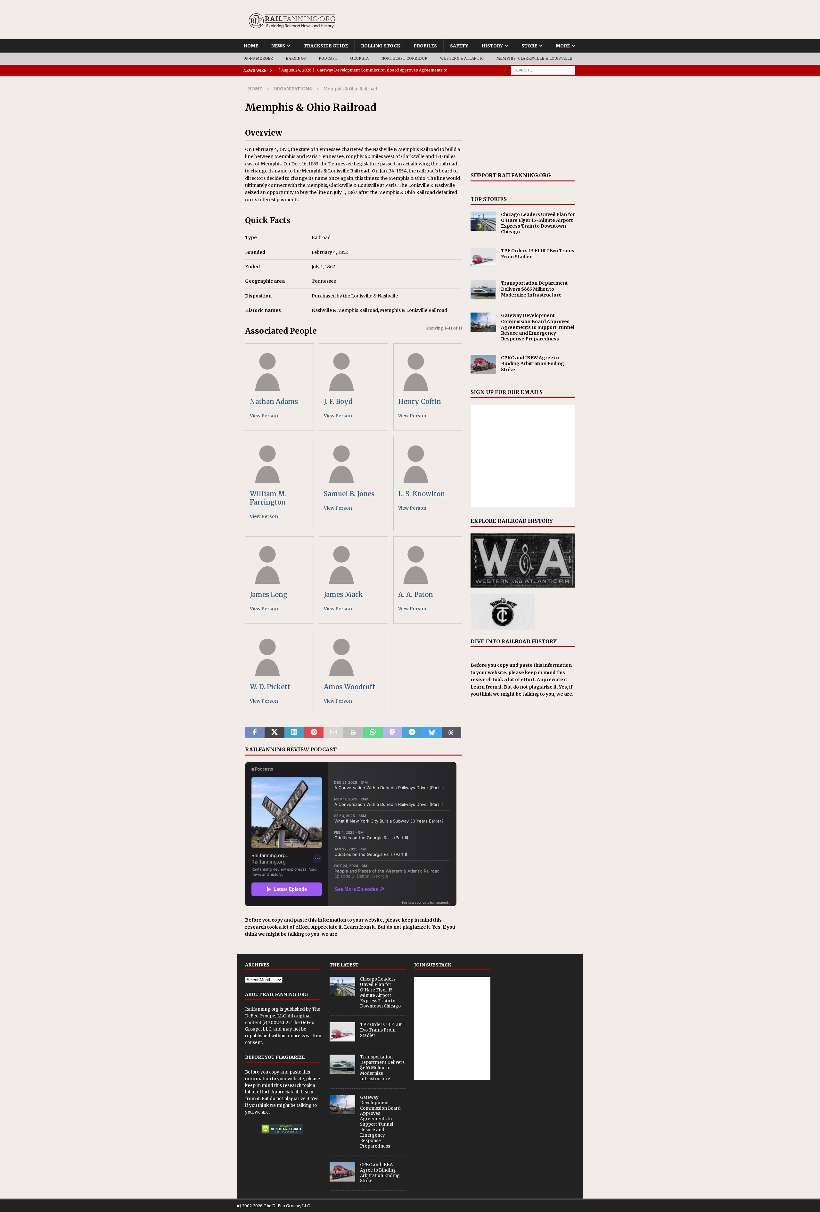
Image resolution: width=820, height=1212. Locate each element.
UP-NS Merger (258, 58)
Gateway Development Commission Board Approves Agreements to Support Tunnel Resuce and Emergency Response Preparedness (537, 327)
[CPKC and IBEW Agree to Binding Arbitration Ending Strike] (483, 364)
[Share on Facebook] (255, 733)
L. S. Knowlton (421, 494)
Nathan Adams (274, 401)
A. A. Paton (415, 594)
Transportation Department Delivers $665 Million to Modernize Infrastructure (534, 288)
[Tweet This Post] (274, 733)
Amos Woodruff (349, 687)
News (278, 46)
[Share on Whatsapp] (372, 733)
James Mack (343, 594)
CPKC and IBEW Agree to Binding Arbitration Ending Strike (532, 363)
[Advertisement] (523, 124)
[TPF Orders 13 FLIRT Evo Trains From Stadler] (483, 257)
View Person (264, 416)
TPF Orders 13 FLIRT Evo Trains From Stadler (382, 1030)
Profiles (425, 46)
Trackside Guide (326, 46)
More (563, 46)
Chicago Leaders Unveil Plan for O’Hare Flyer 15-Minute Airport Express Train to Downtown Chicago (538, 223)
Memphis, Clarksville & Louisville (534, 58)
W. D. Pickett (270, 687)
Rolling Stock (380, 46)
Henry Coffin (419, 401)
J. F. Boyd (338, 401)
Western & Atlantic (462, 58)
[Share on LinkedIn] (294, 733)
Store (529, 46)
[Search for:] (543, 70)
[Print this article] (353, 733)
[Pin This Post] (314, 733)
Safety (459, 46)
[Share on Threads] (451, 733)
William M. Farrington (268, 498)
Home (250, 46)
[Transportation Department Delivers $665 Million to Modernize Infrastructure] (483, 289)
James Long (268, 594)
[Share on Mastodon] (392, 733)
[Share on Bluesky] (431, 733)
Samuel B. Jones (349, 494)
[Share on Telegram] (412, 733)
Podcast (328, 58)
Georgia (359, 58)
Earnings (296, 58)
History (492, 46)
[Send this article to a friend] (333, 733)
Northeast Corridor (404, 58)
